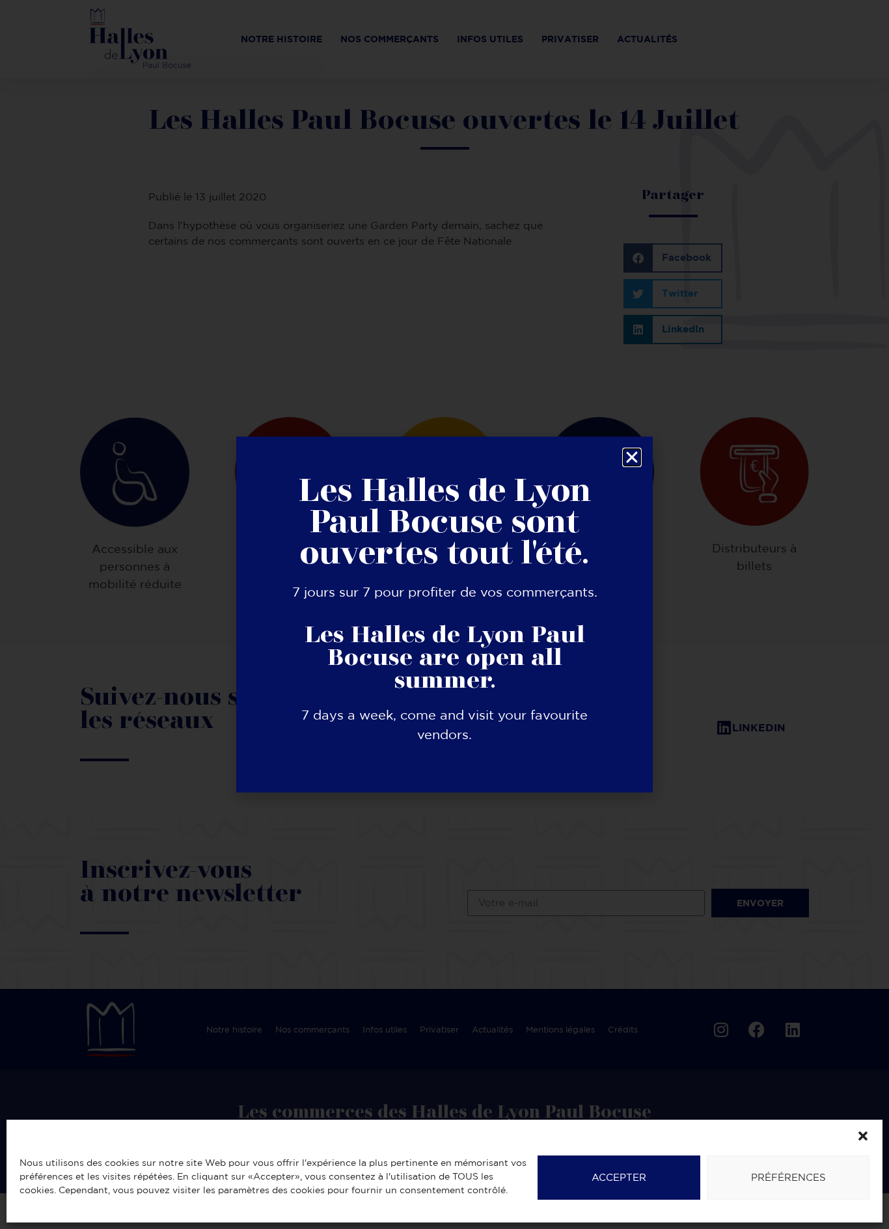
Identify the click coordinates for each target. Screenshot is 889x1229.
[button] (862, 1135)
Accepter (619, 1177)
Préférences (788, 1177)
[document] (444, 614)
